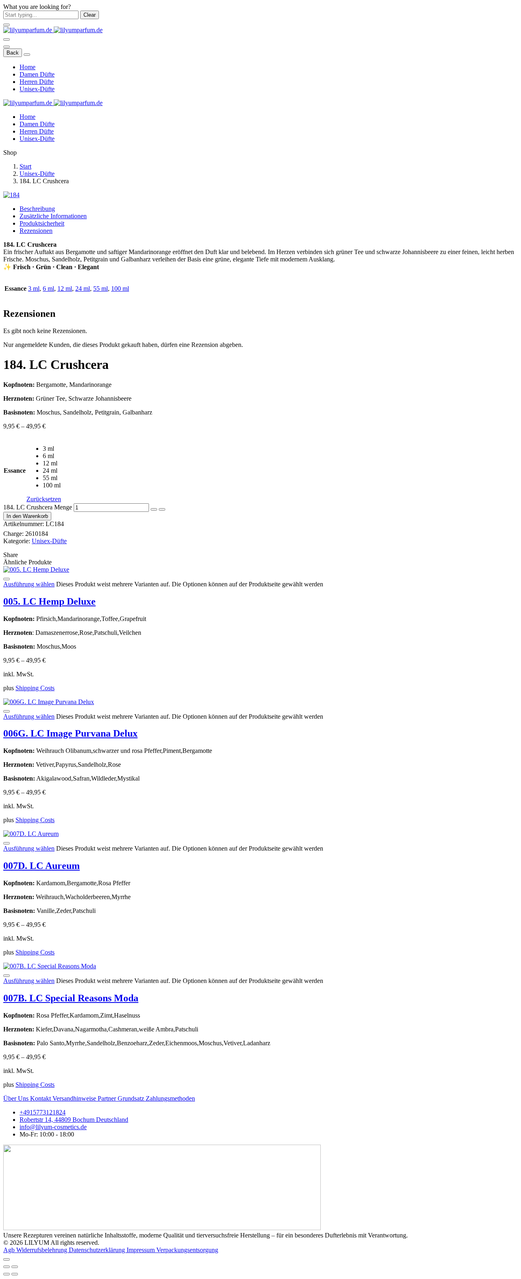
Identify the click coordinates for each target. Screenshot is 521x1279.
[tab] (269, 209)
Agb (9, 1249)
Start (25, 166)
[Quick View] (6, 579)
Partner (108, 1098)
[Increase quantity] (162, 509)
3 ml (33, 288)
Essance (15, 470)
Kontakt (41, 1098)
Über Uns (16, 1098)
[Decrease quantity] (154, 509)
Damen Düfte (37, 74)
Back (13, 53)
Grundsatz (132, 1098)
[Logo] (53, 29)
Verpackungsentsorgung (187, 1249)
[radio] (52, 448)
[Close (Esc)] (6, 1267)
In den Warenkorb (27, 516)
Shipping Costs (35, 687)
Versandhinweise (75, 1098)
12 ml (64, 288)
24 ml (82, 288)
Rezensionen (36, 230)
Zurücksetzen (43, 499)
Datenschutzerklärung (98, 1249)
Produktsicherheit (42, 223)
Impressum (141, 1249)
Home (27, 67)
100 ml (120, 288)
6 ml (48, 288)
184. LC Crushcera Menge (37, 507)
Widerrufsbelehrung (42, 1249)
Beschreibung (37, 208)
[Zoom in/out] (14, 1267)
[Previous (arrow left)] (6, 1274)
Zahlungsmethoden (170, 1098)
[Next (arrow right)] (14, 1274)
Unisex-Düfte (37, 89)
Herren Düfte (37, 81)
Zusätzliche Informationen (53, 216)
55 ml (100, 288)
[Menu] (6, 39)
